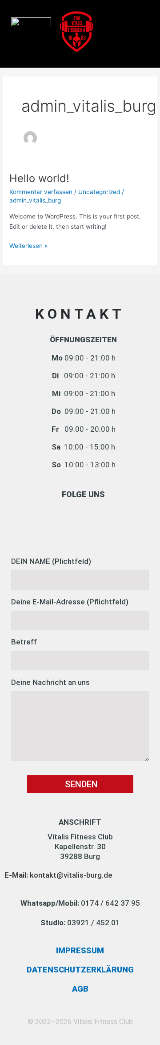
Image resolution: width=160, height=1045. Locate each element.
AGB (80, 988)
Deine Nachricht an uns (50, 682)
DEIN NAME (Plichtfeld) (51, 561)
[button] (139, 23)
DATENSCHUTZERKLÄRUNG (80, 969)
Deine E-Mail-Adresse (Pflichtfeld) (69, 601)
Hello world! (39, 178)
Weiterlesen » (28, 245)
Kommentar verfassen (40, 191)
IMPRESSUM (80, 950)
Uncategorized (99, 191)
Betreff (24, 641)
